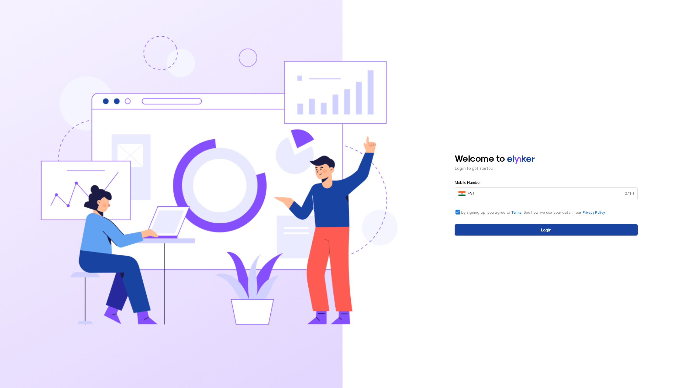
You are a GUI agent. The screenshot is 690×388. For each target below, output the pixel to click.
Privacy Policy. (594, 212)
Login (546, 229)
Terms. (517, 212)
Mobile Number (468, 182)
